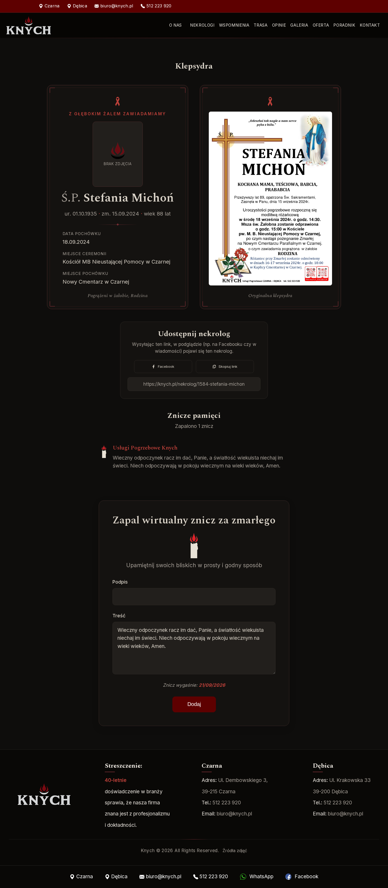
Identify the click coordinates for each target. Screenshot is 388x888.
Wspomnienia (234, 25)
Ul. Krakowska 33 (350, 780)
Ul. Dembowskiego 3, (243, 780)
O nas (175, 25)
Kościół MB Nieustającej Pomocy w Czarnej (116, 262)
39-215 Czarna (218, 792)
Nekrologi (202, 25)
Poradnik (344, 25)
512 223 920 (226, 803)
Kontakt (370, 25)
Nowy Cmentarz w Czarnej (96, 282)
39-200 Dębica (330, 792)
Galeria (299, 25)
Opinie (279, 25)
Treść (118, 615)
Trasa (260, 25)
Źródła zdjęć (235, 850)
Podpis (120, 582)
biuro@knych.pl (234, 814)
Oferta (321, 25)
